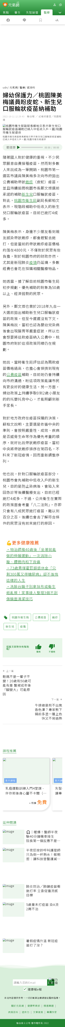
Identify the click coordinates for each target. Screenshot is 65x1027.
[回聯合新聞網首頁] (5, 5)
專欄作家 (52, 1012)
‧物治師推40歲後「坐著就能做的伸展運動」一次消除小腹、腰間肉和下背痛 (31, 555)
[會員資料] (54, 4)
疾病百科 (13, 1012)
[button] (59, 12)
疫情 (33, 262)
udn (5, 87)
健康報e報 (35, 989)
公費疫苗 (14, 374)
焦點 (6, 12)
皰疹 (29, 181)
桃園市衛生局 (25, 200)
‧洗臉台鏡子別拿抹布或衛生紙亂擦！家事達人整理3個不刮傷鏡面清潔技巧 (32, 592)
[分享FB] (8, 19)
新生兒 (27, 194)
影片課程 (10, 780)
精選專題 (49, 1006)
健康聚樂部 (33, 1006)
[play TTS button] (18, 147)
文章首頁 (38, 1012)
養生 (17, 12)
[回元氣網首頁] (13, 4)
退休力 (25, 1012)
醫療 (47, 12)
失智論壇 (32, 12)
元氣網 (14, 87)
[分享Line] (24, 19)
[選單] (60, 4)
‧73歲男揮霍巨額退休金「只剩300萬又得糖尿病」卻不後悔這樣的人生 (32, 574)
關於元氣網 (17, 1006)
